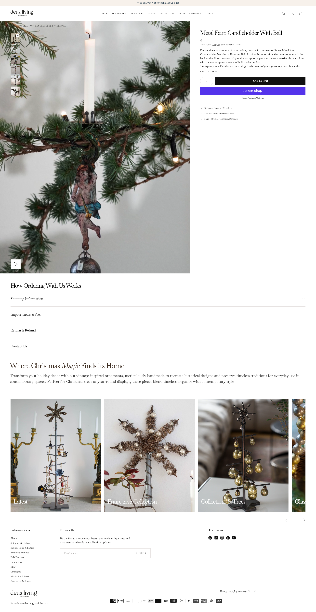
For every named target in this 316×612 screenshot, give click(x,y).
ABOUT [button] (163, 13)
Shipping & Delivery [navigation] (21, 542)
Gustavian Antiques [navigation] (21, 581)
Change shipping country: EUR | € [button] (238, 591)
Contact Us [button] (19, 346)
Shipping (216, 44)
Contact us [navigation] (16, 562)
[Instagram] (222, 538)
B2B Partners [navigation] (17, 557)
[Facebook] (228, 538)
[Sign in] (292, 13)
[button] (209, 14)
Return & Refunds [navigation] (20, 552)
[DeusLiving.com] (24, 594)
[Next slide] (302, 520)
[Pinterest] (210, 538)
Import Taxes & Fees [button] (26, 314)
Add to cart (260, 81)
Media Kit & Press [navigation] (20, 576)
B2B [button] (173, 13)
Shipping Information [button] (27, 298)
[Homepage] (22, 13)
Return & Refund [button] (23, 330)
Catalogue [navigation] (16, 571)
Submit (141, 553)
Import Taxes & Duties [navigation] (22, 547)
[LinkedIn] (216, 538)
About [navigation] (14, 538)
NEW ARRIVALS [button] (119, 13)
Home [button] (14, 26)
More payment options (253, 98)
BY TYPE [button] (152, 13)
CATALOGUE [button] (195, 13)
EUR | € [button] (209, 13)
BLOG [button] (182, 13)
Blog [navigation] (13, 566)
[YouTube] (234, 538)
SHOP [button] (104, 13)
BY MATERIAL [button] (137, 13)
